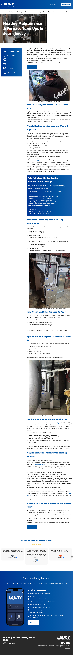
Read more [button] (36, 557)
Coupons (60, 12)
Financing (38, 12)
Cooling (11, 12)
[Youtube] (69, 643)
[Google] (67, 643)
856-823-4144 (54, 4)
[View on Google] (12, 556)
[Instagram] (62, 643)
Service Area (28, 12)
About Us (68, 12)
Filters (54, 12)
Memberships (47, 12)
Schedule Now (66, 4)
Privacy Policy (67, 648)
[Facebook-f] (64, 643)
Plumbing (19, 12)
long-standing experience (39, 464)
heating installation (36, 160)
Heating (3, 12)
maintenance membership (52, 423)
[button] (1, 556)
